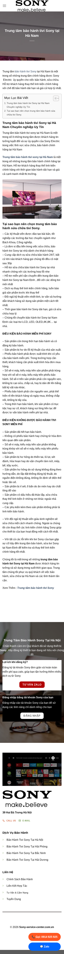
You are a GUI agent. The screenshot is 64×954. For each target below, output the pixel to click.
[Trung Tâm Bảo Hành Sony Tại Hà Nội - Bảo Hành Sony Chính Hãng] (32, 5)
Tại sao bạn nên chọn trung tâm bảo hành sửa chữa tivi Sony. (31, 113)
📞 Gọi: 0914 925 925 (44, 937)
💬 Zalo (44, 946)
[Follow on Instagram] (30, 921)
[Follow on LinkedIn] (38, 921)
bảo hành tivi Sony (25, 71)
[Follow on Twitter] (34, 921)
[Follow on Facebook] (26, 921)
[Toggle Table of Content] (54, 98)
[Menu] (4, 6)
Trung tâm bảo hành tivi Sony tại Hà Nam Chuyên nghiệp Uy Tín (28, 105)
